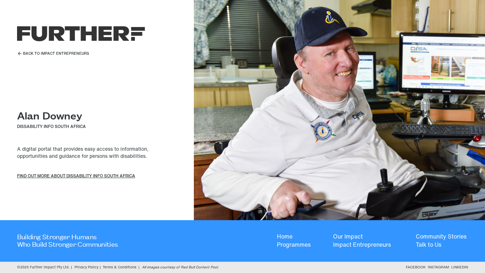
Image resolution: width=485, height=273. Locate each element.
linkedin (459, 267)
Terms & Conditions (119, 267)
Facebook (416, 267)
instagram (438, 267)
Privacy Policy (86, 267)
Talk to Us (428, 245)
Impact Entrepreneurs (362, 245)
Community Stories (441, 236)
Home (285, 236)
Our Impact (348, 236)
